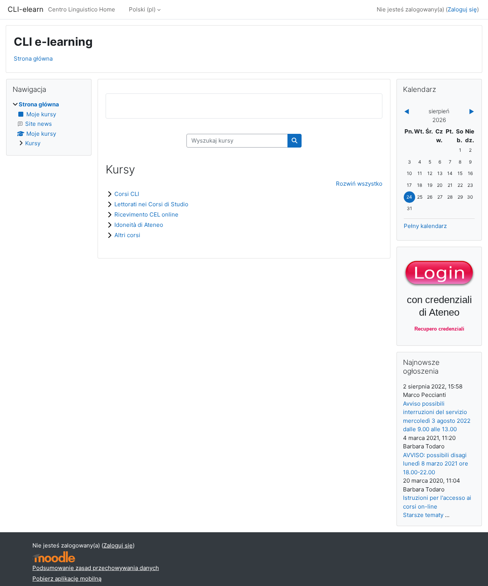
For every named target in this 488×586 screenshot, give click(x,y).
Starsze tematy (423, 515)
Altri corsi (127, 235)
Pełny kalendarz (425, 226)
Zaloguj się (462, 9)
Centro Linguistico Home (81, 9)
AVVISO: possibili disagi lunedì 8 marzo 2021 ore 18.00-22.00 (435, 463)
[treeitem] (49, 124)
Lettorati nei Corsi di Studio (151, 204)
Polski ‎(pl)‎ (142, 9)
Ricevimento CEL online (146, 214)
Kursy (32, 143)
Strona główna (33, 58)
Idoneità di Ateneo (138, 224)
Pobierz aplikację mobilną (66, 578)
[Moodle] (53, 557)
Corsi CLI (126, 193)
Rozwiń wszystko (359, 183)
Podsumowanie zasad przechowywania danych (95, 568)
